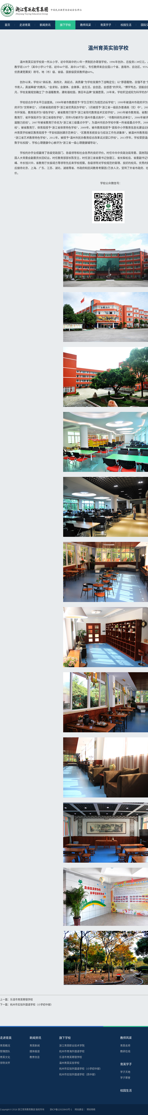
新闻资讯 (45, 24)
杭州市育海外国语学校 (71, 1051)
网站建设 (79, 1109)
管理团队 (5, 1051)
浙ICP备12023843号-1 (61, 1109)
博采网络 (91, 1109)
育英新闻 (35, 1045)
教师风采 (85, 24)
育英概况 (5, 1045)
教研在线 (125, 1051)
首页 (7, 24)
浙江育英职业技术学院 (71, 1045)
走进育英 (24, 24)
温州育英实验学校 (69, 1062)
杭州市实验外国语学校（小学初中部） (80, 1068)
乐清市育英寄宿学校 (70, 1057)
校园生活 (126, 24)
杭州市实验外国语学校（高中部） (78, 1074)
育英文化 (5, 1057)
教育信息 (35, 1057)
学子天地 (125, 1071)
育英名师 (125, 1045)
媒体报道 (35, 1051)
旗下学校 (65, 24)
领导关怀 (5, 1062)
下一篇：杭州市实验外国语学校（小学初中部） (26, 1004)
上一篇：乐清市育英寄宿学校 (16, 999)
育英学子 (105, 24)
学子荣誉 (125, 1077)
